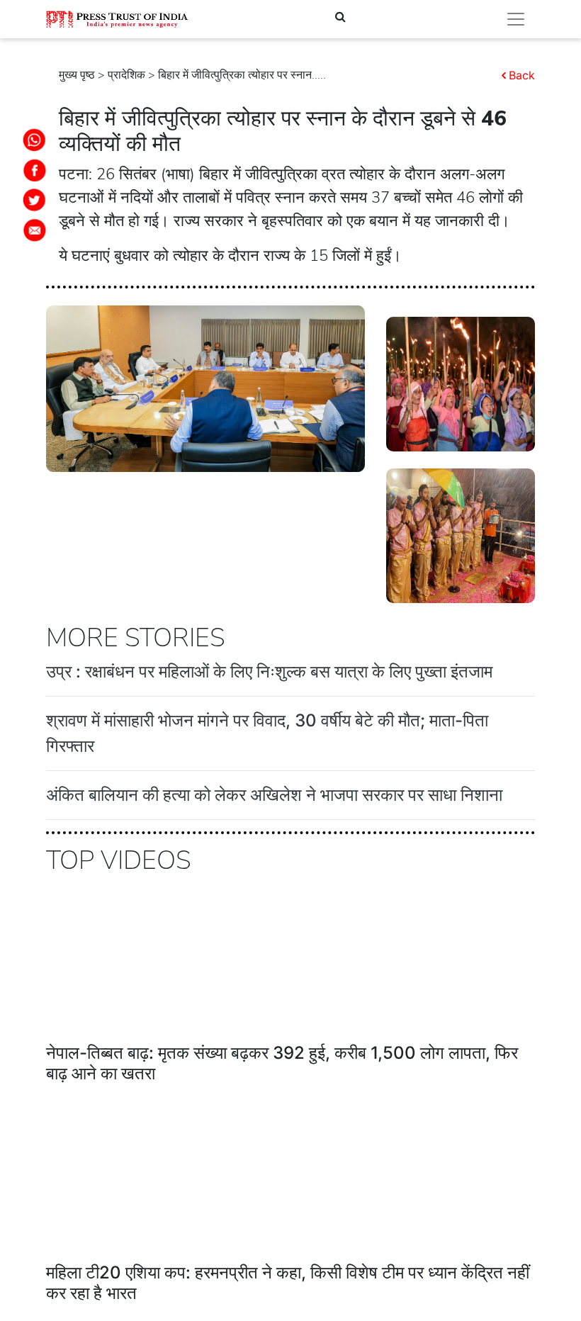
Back (522, 75)
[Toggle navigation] (516, 19)
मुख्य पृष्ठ (77, 75)
